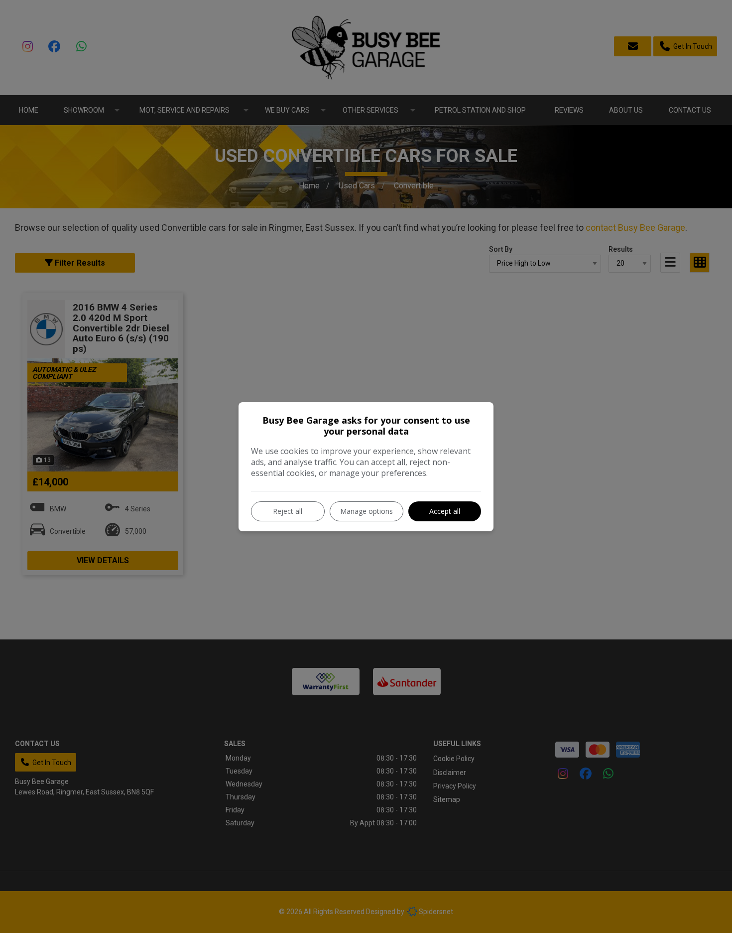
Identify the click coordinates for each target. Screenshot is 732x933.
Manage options (366, 511)
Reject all (287, 511)
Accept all (444, 511)
